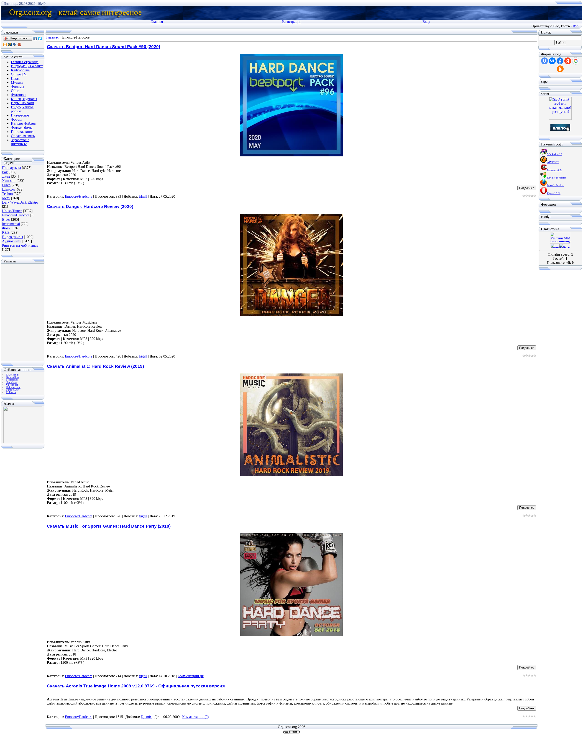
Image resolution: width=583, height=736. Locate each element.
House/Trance (12, 211)
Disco (6, 185)
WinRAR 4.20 (554, 154)
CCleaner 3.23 (554, 170)
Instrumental (11, 224)
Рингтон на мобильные (20, 245)
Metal (6, 198)
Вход (426, 21)
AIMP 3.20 (553, 162)
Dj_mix (146, 717)
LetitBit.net (12, 379)
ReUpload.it (12, 374)
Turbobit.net (12, 390)
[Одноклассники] (5, 44)
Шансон (8, 189)
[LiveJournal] (14, 44)
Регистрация (291, 21)
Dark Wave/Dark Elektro (20, 202)
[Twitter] (40, 38)
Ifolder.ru (11, 392)
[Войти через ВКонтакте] (552, 60)
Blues (6, 219)
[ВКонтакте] (35, 38)
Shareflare (11, 382)
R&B (6, 232)
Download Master (556, 177)
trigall (143, 196)
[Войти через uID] (544, 60)
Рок (5, 172)
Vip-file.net (12, 385)
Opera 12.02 (553, 193)
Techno (7, 194)
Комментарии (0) (191, 676)
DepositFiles (12, 377)
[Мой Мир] (10, 44)
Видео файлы (12, 237)
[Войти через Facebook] (560, 60)
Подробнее (526, 188)
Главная (157, 21)
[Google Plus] (19, 44)
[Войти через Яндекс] (567, 60)
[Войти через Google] (575, 61)
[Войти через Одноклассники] (560, 68)
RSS (576, 26)
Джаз (6, 176)
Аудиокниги (11, 241)
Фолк (6, 228)
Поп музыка (11, 168)
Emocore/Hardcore (15, 215)
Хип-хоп (8, 181)
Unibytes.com (13, 387)
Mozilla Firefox (555, 185)
